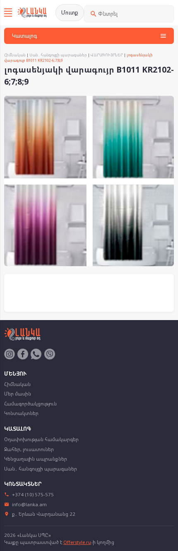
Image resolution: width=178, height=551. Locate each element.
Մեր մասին (17, 394)
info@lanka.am (29, 504)
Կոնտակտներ (21, 413)
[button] (166, 103)
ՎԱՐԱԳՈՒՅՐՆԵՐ (107, 55)
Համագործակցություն (30, 404)
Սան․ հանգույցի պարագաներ (58, 55)
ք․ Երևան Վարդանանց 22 (43, 514)
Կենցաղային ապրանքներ (35, 459)
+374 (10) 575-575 (33, 494)
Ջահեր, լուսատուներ (29, 449)
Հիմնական (15, 55)
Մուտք (69, 12)
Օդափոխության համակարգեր (41, 439)
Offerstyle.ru (77, 542)
